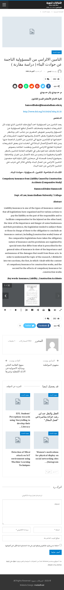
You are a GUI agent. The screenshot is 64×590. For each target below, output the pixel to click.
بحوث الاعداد (57, 52)
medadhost (39, 585)
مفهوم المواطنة (51, 365)
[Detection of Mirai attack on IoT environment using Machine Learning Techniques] (18, 440)
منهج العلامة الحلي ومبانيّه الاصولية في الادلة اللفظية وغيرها (15, 368)
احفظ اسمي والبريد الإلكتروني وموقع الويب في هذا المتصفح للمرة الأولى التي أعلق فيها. (32, 545)
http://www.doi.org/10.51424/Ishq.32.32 (42, 111)
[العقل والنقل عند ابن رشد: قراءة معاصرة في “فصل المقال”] (46, 402)
